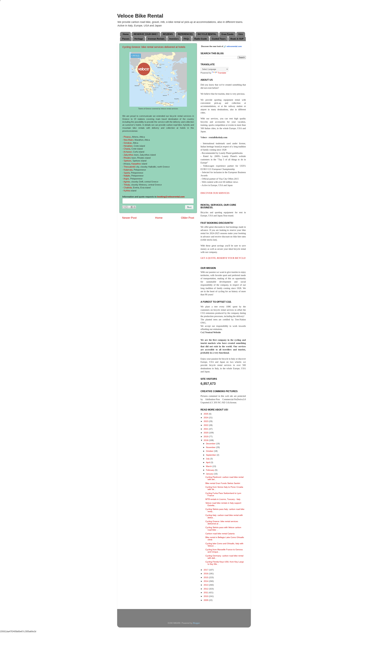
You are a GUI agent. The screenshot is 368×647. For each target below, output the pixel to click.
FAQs (186, 39)
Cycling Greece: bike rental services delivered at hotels (153, 47)
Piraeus (127, 137)
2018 (206, 440)
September (211, 455)
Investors (174, 39)
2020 (206, 433)
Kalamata (128, 170)
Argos (126, 179)
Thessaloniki (129, 167)
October (210, 451)
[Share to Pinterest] (134, 207)
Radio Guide (200, 39)
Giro (240, 34)
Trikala (127, 185)
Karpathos (136, 164)
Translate (222, 73)
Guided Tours (219, 39)
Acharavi (127, 152)
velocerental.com (234, 46)
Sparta (127, 173)
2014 (206, 581)
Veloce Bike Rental (140, 16)
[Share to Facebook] (131, 207)
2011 (206, 593)
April (208, 462)
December (211, 444)
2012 (206, 589)
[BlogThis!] (126, 207)
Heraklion (128, 146)
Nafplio (127, 176)
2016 (206, 574)
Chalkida (128, 187)
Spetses (127, 161)
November (211, 447)
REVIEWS (168, 34)
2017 (206, 570)
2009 (206, 600)
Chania (127, 149)
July (208, 459)
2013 (206, 585)
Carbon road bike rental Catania (220, 534)
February (210, 470)
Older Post (187, 217)
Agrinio (126, 182)
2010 (206, 596)
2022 (206, 425)
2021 (206, 429)
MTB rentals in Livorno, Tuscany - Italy (222, 499)
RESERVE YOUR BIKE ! (146, 34)
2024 (206, 418)
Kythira (127, 190)
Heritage (138, 39)
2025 (206, 414)
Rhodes (127, 158)
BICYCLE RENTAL (207, 34)
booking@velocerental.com (171, 197)
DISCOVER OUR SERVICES (215, 193)
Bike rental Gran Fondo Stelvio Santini (222, 483)
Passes (125, 39)
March (209, 466)
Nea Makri (128, 140)
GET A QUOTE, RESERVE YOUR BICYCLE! (223, 258)
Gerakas (128, 143)
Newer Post (129, 217)
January (210, 474)
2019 (206, 437)
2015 (206, 577)
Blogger (196, 623)
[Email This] (123, 207)
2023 (206, 421)
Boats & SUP (237, 39)
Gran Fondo (227, 34)
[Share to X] (129, 207)
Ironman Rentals (156, 39)
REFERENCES (185, 34)
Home (126, 34)
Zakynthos (129, 155)
